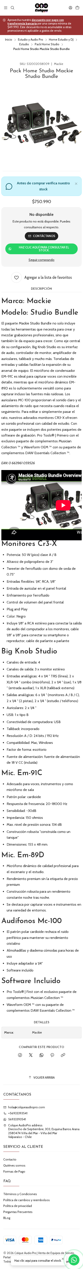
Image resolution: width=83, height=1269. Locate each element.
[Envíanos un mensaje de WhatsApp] (73, 1259)
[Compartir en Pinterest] (52, 1055)
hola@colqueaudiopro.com (26, 1107)
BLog (6, 1218)
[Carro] (77, 7)
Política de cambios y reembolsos (26, 1200)
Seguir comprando (41, 259)
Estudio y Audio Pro (30, 39)
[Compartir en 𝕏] (31, 1055)
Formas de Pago (14, 1171)
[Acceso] (70, 7)
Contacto (9, 1159)
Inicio (8, 39)
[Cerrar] (76, 183)
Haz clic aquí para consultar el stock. (44, 248)
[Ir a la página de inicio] (41, 7)
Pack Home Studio (47, 44)
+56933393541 (17, 1113)
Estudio (24, 44)
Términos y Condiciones (20, 1194)
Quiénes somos (14, 1165)
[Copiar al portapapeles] (63, 1055)
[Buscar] (12, 7)
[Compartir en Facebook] (20, 1055)
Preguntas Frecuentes (18, 1212)
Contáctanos (44, 236)
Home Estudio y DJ (61, 39)
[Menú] (6, 7)
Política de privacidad (17, 1206)
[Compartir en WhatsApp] (41, 1055)
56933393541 (17, 1119)
